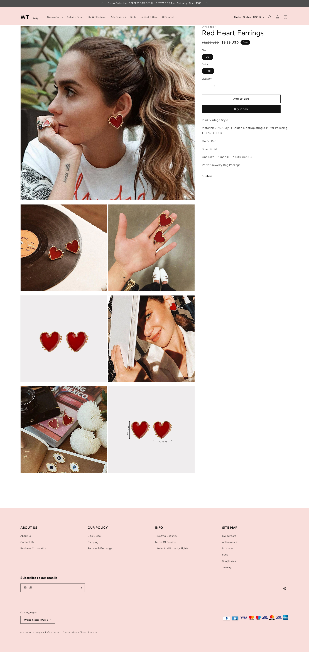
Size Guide (94, 535)
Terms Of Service (165, 542)
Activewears (229, 542)
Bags (225, 554)
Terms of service (88, 632)
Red (208, 70)
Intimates (228, 548)
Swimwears (229, 535)
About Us (26, 535)
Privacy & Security (166, 535)
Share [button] (209, 176)
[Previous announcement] (102, 3)
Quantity (207, 78)
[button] (55, 17)
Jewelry (227, 567)
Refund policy (52, 632)
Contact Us (27, 542)
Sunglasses (229, 561)
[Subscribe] (81, 588)
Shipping (93, 542)
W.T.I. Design (35, 632)
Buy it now (241, 109)
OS (208, 56)
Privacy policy (70, 632)
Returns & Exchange (100, 548)
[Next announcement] (207, 3)
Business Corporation (33, 548)
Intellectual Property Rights (171, 548)
